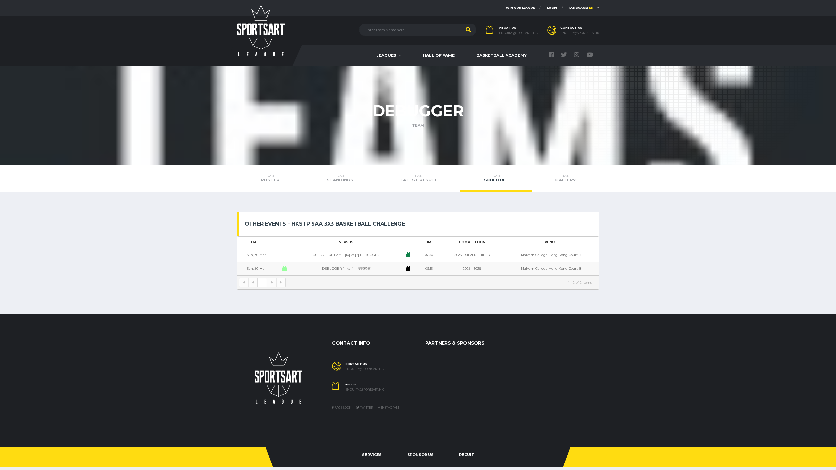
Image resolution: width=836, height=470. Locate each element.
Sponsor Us (420, 454)
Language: (581, 7)
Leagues (386, 55)
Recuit (466, 454)
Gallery (565, 178)
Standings (340, 178)
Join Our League (520, 7)
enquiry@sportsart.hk (364, 369)
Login (552, 7)
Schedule (496, 178)
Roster (270, 178)
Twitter (366, 407)
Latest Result (418, 178)
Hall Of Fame (439, 55)
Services (372, 454)
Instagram (389, 407)
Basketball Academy (501, 55)
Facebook (342, 407)
